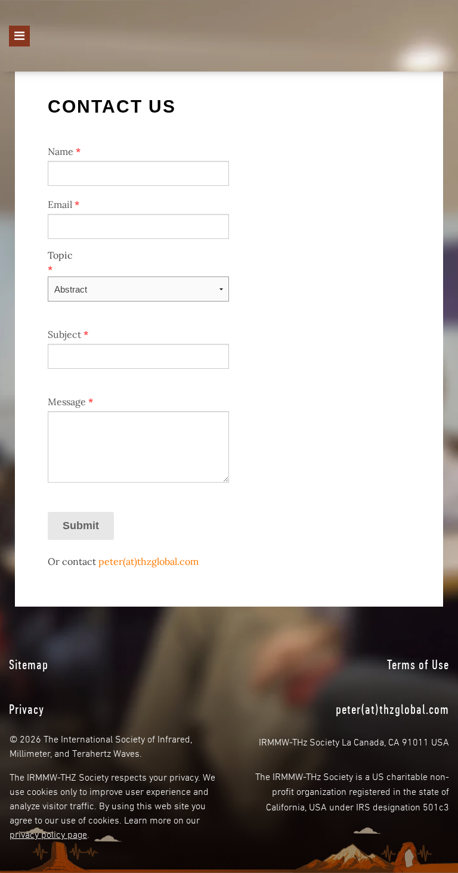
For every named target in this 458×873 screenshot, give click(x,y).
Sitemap (28, 664)
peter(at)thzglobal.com (148, 561)
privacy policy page (48, 833)
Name (64, 151)
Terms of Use (418, 664)
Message (70, 402)
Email (63, 204)
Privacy (26, 709)
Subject (68, 334)
